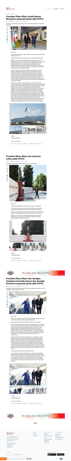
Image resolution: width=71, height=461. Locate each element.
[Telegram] (17, 454)
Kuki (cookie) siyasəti (59, 439)
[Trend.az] (10, 9)
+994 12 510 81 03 (9, 445)
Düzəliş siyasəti (46, 440)
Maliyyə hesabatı (47, 442)
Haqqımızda (46, 434)
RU (63, 458)
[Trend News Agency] (10, 433)
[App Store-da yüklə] (52, 454)
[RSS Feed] (22, 454)
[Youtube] (15, 454)
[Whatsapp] (8, 454)
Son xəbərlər (35, 434)
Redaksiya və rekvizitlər (48, 435)
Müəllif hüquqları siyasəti (59, 437)
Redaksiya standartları (48, 439)
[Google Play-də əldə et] (60, 454)
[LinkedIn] (20, 454)
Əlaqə (45, 437)
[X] (13, 454)
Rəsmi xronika (35, 435)
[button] (7, 27)
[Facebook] (10, 454)
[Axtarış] (46, 9)
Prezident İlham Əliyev (16, 138)
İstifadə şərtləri (57, 434)
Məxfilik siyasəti (58, 435)
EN (59, 458)
